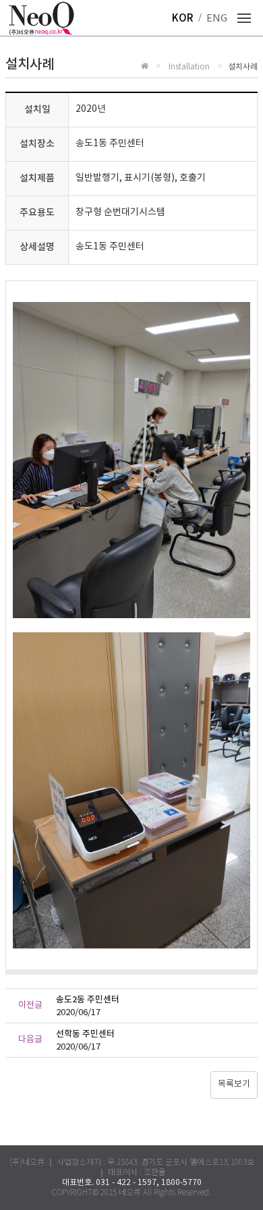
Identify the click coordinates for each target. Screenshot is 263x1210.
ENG (216, 18)
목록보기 (234, 1084)
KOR (183, 18)
